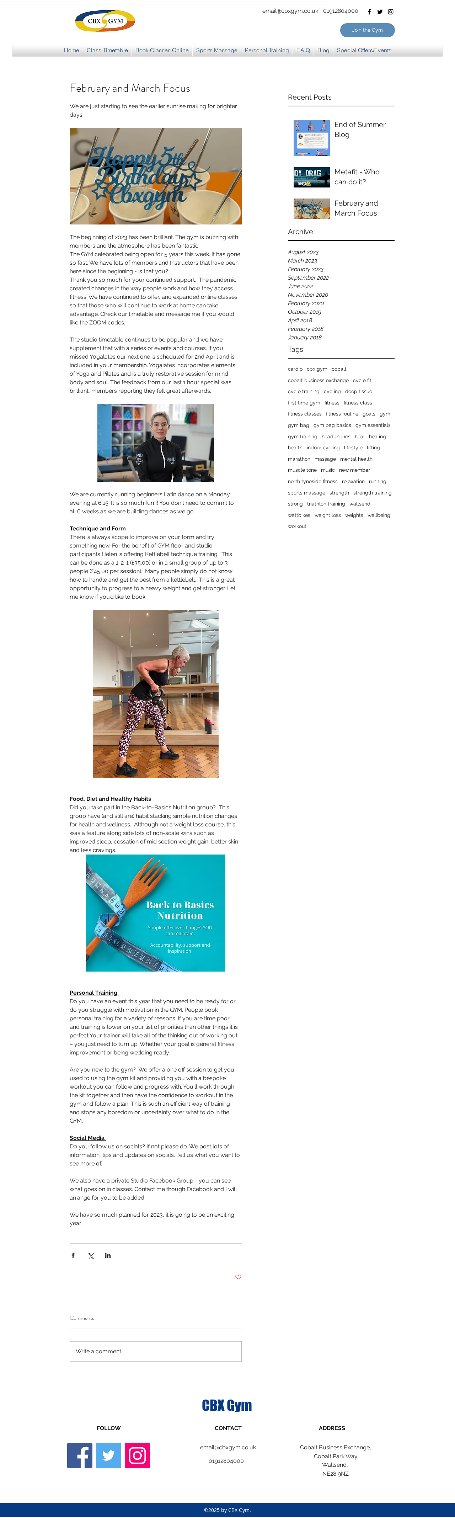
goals (369, 414)
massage (325, 459)
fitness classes (305, 414)
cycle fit (362, 380)
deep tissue (358, 391)
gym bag (298, 425)
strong (295, 504)
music (328, 470)
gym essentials (373, 425)
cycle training (304, 391)
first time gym (304, 403)
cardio (295, 369)
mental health (356, 459)
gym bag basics (332, 425)
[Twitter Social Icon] (108, 1455)
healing (377, 436)
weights (354, 515)
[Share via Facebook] (73, 1255)
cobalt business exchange (318, 380)
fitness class (358, 403)
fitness (332, 403)
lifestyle (353, 447)
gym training (302, 436)
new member (354, 470)
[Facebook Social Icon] (79, 1455)
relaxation (353, 481)
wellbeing (379, 515)
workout (297, 526)
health (295, 447)
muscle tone (302, 470)
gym (385, 414)
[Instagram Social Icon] (137, 1455)
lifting (373, 447)
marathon (299, 459)
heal (360, 436)
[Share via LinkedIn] (108, 1255)
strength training (372, 493)
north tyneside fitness (313, 481)
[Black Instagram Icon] (390, 11)
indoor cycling (323, 447)
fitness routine (342, 414)
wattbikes (299, 515)
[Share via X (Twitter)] (90, 1255)
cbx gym (317, 369)
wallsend (359, 504)
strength (339, 493)
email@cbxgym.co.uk (290, 10)
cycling (332, 391)
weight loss (328, 515)
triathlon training (326, 504)
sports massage (306, 493)
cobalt (339, 369)
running (377, 481)
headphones (336, 436)
